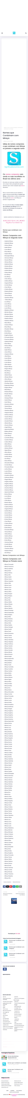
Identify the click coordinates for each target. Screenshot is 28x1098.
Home (7, 1090)
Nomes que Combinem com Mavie (17, 1063)
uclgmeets (16, 1019)
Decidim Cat (17, 1012)
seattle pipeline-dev (7, 1023)
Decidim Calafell (17, 1014)
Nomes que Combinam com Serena (15, 1070)
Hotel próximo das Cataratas (7, 999)
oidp (15, 1022)
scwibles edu (6, 1024)
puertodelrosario (6, 1021)
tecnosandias (6, 1018)
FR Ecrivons (5, 1009)
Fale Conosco (19, 1090)
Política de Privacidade (6, 1085)
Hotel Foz (16, 1001)
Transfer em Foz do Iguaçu (18, 1030)
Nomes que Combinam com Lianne (16, 941)
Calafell (4, 1013)
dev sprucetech (17, 1015)
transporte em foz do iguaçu (18, 1027)
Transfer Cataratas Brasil (19, 1003)
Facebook (12, 1090)
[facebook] (5, 969)
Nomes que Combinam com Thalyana (16, 947)
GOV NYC (16, 996)
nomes (12, 197)
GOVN (4, 1005)
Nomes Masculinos (18, 1082)
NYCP (4, 1007)
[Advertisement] (14, 16)
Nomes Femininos (16, 881)
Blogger (16, 1004)
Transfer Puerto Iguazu (7, 1001)
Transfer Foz (17, 1011)
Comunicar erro (4, 1087)
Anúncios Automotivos (19, 1025)
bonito (22, 185)
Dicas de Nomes (4, 1080)
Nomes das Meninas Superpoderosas (13, 1057)
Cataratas (5, 1029)
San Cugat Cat (6, 1012)
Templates (14, 1095)
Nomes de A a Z (17, 1080)
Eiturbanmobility (18, 1009)
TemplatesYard (14, 1094)
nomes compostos (14, 127)
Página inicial (6, 127)
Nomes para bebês (5, 1084)
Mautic (15, 1017)
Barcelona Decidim (7, 1010)
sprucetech (5, 1015)
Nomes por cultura (18, 1084)
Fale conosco (17, 1085)
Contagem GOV (17, 1007)
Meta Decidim (6, 1020)
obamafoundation (18, 1023)
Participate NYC (17, 1006)
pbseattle (16, 1020)
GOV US (4, 996)
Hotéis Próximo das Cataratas (7, 1004)
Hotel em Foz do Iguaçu (19, 998)
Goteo (4, 1016)
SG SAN (17, 933)
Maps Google (16, 1000)
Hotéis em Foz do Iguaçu (8, 1026)
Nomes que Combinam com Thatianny (16, 954)
